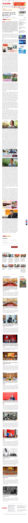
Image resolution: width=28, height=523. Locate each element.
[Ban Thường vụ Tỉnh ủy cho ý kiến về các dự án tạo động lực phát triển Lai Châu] (10, 302)
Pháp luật (23, 6)
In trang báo (4, 19)
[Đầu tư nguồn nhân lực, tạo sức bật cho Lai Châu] (11, 265)
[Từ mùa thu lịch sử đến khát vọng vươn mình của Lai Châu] (10, 452)
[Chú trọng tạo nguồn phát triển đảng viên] (10, 433)
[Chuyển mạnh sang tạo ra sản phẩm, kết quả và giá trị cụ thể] (10, 356)
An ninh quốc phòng (19, 6)
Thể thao (12, 6)
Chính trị (5, 6)
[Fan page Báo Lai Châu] (26, 220)
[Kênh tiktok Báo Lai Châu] (26, 224)
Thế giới (11, 6)
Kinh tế (9, 6)
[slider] (8, 127)
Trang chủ (3, 6)
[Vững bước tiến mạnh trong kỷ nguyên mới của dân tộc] (10, 490)
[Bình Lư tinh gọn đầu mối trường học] (10, 416)
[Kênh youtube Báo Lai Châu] (26, 221)
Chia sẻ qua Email (9, 19)
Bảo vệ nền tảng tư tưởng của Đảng (7, 10)
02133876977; (12, 510)
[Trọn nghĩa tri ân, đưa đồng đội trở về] (17, 265)
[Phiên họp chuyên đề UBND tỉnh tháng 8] (5, 265)
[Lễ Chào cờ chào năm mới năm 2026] (22, 12)
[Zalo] (26, 223)
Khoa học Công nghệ (16, 6)
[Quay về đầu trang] (26, 521)
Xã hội (6, 6)
